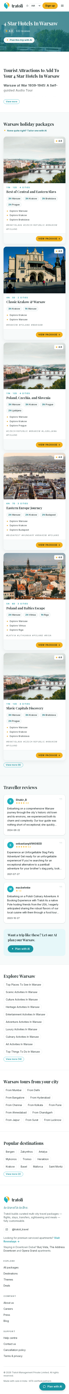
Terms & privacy (13, 1355)
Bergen (10, 1151)
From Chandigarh (43, 1112)
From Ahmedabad (16, 1112)
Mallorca (38, 1166)
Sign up (50, 5)
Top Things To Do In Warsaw (23, 1051)
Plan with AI (22, 948)
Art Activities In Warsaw (19, 1044)
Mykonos (11, 1159)
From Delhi (33, 1090)
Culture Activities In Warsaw (22, 999)
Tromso (27, 1159)
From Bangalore (15, 1097)
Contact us (10, 1343)
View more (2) (13, 1174)
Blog (6, 1320)
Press (7, 1314)
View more (11, 101)
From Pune (55, 1105)
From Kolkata (35, 1105)
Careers (8, 1308)
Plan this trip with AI (21, 39)
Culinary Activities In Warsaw (22, 1036)
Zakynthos (27, 1151)
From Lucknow (52, 1119)
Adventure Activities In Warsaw (24, 1021)
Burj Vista (42, 1247)
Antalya (43, 1151)
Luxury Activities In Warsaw (21, 1029)
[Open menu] (62, 5)
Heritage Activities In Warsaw (22, 1006)
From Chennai (14, 1105)
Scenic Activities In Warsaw (21, 992)
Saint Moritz (56, 1166)
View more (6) (13, 765)
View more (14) (14, 1059)
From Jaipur (13, 1119)
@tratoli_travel (20, 1229)
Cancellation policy (15, 1349)
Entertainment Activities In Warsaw (25, 1014)
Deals (7, 1285)
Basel (24, 1166)
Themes (8, 1279)
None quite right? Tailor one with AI (27, 130)
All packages (11, 1267)
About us (9, 1302)
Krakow (10, 1166)
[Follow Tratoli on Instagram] (7, 1229)
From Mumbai (13, 1090)
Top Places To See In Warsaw (23, 984)
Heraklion (43, 1159)
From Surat (32, 1119)
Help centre (10, 1337)
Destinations (11, 1273)
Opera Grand (29, 1250)
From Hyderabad (40, 1097)
